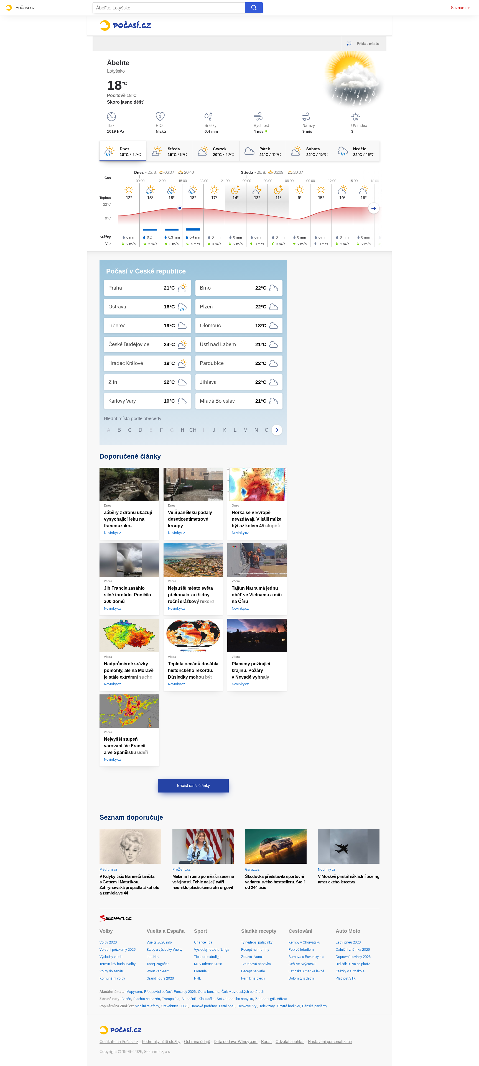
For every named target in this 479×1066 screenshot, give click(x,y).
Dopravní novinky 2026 (353, 957)
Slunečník (189, 999)
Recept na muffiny (255, 950)
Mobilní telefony (147, 1006)
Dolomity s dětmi (302, 978)
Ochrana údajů (197, 1041)
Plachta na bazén (146, 999)
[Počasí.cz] (125, 25)
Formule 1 (202, 971)
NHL (197, 978)
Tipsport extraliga (207, 957)
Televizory (267, 1006)
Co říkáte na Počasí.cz (119, 1041)
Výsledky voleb (111, 957)
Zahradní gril (265, 999)
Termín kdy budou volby (118, 964)
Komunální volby (112, 978)
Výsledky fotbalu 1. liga (211, 950)
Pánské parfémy (314, 1006)
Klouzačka (207, 999)
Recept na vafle (253, 971)
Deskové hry (247, 1006)
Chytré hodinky (288, 1006)
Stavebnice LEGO (174, 1006)
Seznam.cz (460, 8)
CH (193, 430)
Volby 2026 (108, 942)
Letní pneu (227, 1006)
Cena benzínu (208, 992)
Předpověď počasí (158, 992)
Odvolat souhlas (290, 1041)
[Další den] (373, 208)
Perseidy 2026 (185, 992)
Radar (266, 1041)
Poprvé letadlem (301, 950)
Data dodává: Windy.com (236, 1041)
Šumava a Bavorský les (306, 957)
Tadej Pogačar (158, 964)
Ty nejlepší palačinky (256, 942)
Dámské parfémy (203, 1006)
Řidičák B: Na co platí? (353, 964)
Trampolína (170, 999)
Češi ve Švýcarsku (302, 964)
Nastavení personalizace (330, 1041)
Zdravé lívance (252, 957)
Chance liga (203, 942)
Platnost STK (346, 978)
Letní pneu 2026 (348, 942)
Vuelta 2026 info (159, 942)
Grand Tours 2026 (160, 978)
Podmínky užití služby (161, 1041)
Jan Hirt (153, 957)
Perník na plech (253, 978)
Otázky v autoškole (350, 971)
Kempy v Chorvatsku (304, 942)
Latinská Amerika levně (306, 971)
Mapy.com (134, 992)
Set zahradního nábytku (235, 999)
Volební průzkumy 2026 (118, 950)
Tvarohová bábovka (256, 964)
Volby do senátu (112, 971)
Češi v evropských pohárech (242, 992)
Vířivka (282, 999)
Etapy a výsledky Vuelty (164, 950)
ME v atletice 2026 (208, 964)
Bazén (126, 999)
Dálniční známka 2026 (353, 950)
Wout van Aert (158, 971)
